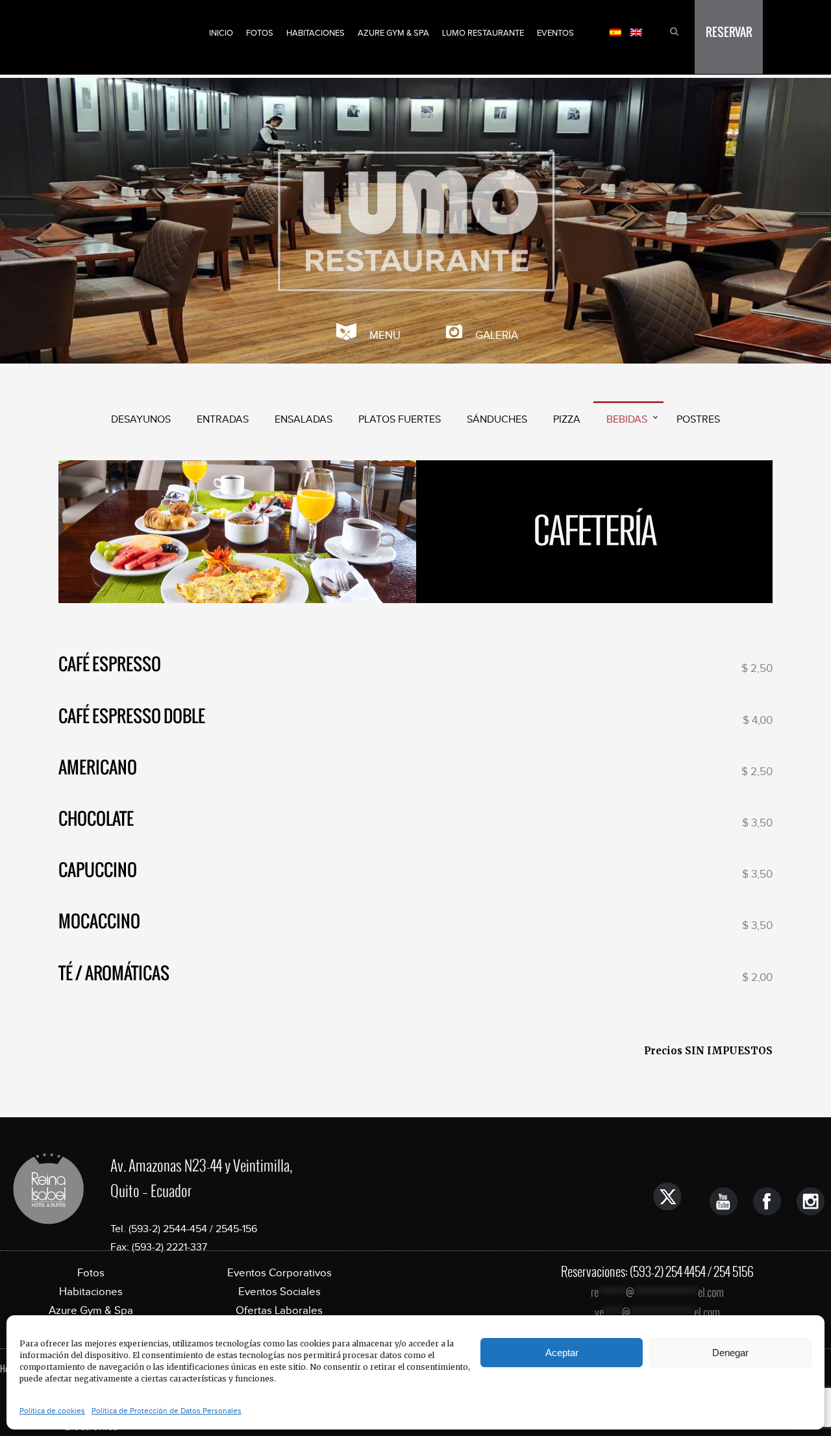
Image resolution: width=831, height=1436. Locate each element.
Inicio (221, 33)
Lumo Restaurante (483, 33)
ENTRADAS (223, 419)
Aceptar (561, 1352)
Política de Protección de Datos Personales (167, 1410)
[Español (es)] (615, 31)
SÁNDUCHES (497, 419)
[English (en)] (636, 31)
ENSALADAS (303, 419)
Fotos (259, 33)
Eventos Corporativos (279, 1273)
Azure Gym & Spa (393, 33)
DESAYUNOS (141, 419)
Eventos (555, 33)
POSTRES (698, 419)
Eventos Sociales (279, 1291)
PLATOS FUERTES (399, 419)
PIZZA (566, 419)
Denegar (730, 1352)
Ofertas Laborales (279, 1310)
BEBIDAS (626, 419)
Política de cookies (52, 1410)
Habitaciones (315, 33)
